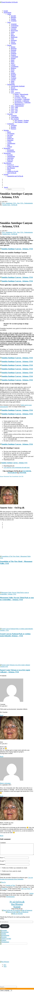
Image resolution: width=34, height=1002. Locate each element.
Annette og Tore (10, 885)
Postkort (9, 146)
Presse (9, 169)
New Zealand (15, 119)
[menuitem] (19, 11)
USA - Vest (16, 203)
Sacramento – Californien (22, 101)
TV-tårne (4, 888)
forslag (31, 893)
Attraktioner (8, 203)
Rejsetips (6, 130)
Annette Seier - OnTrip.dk (9, 205)
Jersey (12, 63)
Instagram (19, 971)
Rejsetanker (7, 148)
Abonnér (4, 926)
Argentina (14, 125)
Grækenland (14, 56)
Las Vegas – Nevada (20, 97)
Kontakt (6, 174)
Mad (8, 145)
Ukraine (13, 79)
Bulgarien (14, 48)
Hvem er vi (10, 164)
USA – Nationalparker (17, 106)
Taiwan (13, 42)
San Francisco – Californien (22, 102)
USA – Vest (14, 110)
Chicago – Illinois (20, 96)
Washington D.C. (19, 104)
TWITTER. (22, 472)
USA (12, 91)
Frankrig (13, 55)
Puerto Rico (14, 89)
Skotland (13, 74)
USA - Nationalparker (26, 203)
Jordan (13, 32)
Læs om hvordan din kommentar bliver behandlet (16, 878)
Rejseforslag (7, 153)
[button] (4, 179)
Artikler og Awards (12, 171)
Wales (12, 81)
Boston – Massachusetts (21, 94)
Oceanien (10, 114)
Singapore (14, 40)
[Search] (8, 987)
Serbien (13, 73)
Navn (2, 857)
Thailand (13, 43)
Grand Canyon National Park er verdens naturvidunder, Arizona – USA (15, 635)
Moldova (13, 68)
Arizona (1, 476)
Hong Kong (14, 30)
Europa (9, 45)
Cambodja (14, 27)
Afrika (9, 14)
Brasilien (13, 127)
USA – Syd (14, 109)
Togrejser (10, 161)
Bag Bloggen (7, 163)
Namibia (13, 19)
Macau (13, 35)
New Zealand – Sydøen (21, 122)
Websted (2, 864)
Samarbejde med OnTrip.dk (15, 176)
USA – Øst (14, 112)
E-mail (2, 861)
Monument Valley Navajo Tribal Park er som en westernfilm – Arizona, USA (17, 599)
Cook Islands (14, 117)
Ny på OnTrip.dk (17, 902)
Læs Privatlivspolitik (6, 983)
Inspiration (10, 140)
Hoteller (9, 137)
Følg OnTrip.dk (11, 173)
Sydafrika (13, 20)
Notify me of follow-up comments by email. (14, 868)
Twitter (14, 971)
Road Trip (10, 160)
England (13, 52)
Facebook (8, 971)
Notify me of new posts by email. (11, 871)
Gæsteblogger (11, 143)
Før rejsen (10, 135)
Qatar (12, 38)
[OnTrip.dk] (17, 4)
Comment (3, 842)
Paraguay (13, 128)
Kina (12, 34)
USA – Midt (14, 107)
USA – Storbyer (15, 92)
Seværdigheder (15, 476)
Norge (13, 70)
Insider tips (10, 138)
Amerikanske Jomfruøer (18, 86)
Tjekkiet (13, 76)
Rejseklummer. (10, 896)
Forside (6, 11)
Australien (14, 115)
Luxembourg (14, 66)
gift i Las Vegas (25, 888)
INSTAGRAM (12, 472)
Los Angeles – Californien (22, 99)
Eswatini (13, 16)
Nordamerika (11, 84)
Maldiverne (14, 37)
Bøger (9, 132)
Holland (13, 58)
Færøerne (13, 53)
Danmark (13, 50)
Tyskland (13, 78)
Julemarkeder (11, 156)
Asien (9, 22)
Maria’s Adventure (5, 783)
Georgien (13, 29)
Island (12, 60)
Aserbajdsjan (14, 25)
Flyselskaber (10, 133)
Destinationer (7, 12)
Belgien (13, 47)
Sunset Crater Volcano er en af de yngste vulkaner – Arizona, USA (15, 671)
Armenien (14, 24)
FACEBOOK (27, 471)
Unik (20, 476)
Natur (11, 476)
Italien (12, 61)
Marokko (13, 17)
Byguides (10, 155)
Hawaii (13, 88)
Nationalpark (6, 476)
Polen (12, 71)
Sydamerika (10, 124)
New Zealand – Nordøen (22, 120)
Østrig (12, 83)
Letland (13, 65)
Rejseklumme (11, 151)
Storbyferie (10, 158)
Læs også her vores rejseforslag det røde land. (17, 467)
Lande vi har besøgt (13, 166)
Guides (9, 142)
